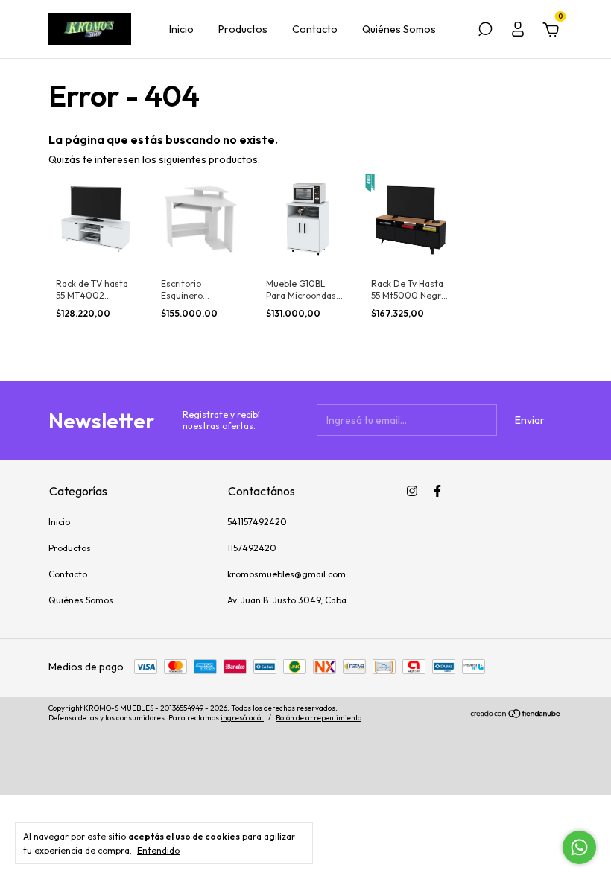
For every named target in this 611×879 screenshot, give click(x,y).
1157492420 (251, 547)
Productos (242, 29)
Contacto (315, 29)
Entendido (158, 850)
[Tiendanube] (516, 715)
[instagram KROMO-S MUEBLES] (412, 491)
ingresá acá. (242, 718)
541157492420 (257, 521)
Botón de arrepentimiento (318, 718)
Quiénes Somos (399, 29)
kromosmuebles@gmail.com (286, 574)
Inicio (181, 29)
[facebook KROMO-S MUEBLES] (437, 491)
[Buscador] (485, 31)
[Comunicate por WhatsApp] (579, 847)
